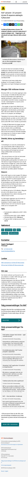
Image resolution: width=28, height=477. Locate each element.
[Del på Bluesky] (16, 24)
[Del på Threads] (13, 24)
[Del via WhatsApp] (18, 24)
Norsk (2, 471)
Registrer (5, 320)
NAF (15, 20)
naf (3, 230)
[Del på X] (10, 24)
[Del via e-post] (21, 24)
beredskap (5, 233)
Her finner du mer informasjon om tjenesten (12, 444)
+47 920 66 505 (8, 249)
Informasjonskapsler (6, 465)
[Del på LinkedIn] (7, 24)
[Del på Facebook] (4, 24)
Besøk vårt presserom (10, 424)
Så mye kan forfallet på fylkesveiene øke (12, 265)
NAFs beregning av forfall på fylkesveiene (12, 262)
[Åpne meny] (16, 2)
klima (18, 230)
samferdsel (8, 230)
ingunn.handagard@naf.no (8, 251)
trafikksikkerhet (14, 233)
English (6, 471)
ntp (14, 230)
